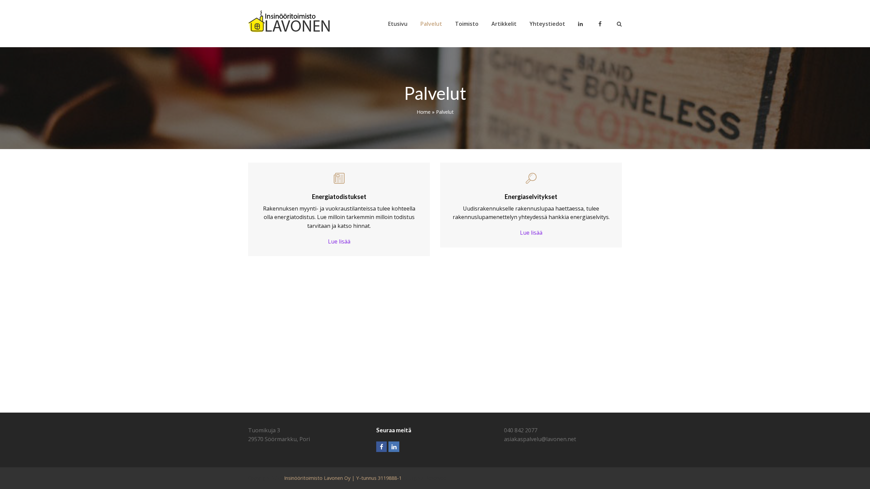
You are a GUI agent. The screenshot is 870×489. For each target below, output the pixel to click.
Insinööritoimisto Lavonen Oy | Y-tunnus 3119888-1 (343, 477)
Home (424, 111)
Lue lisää (339, 241)
